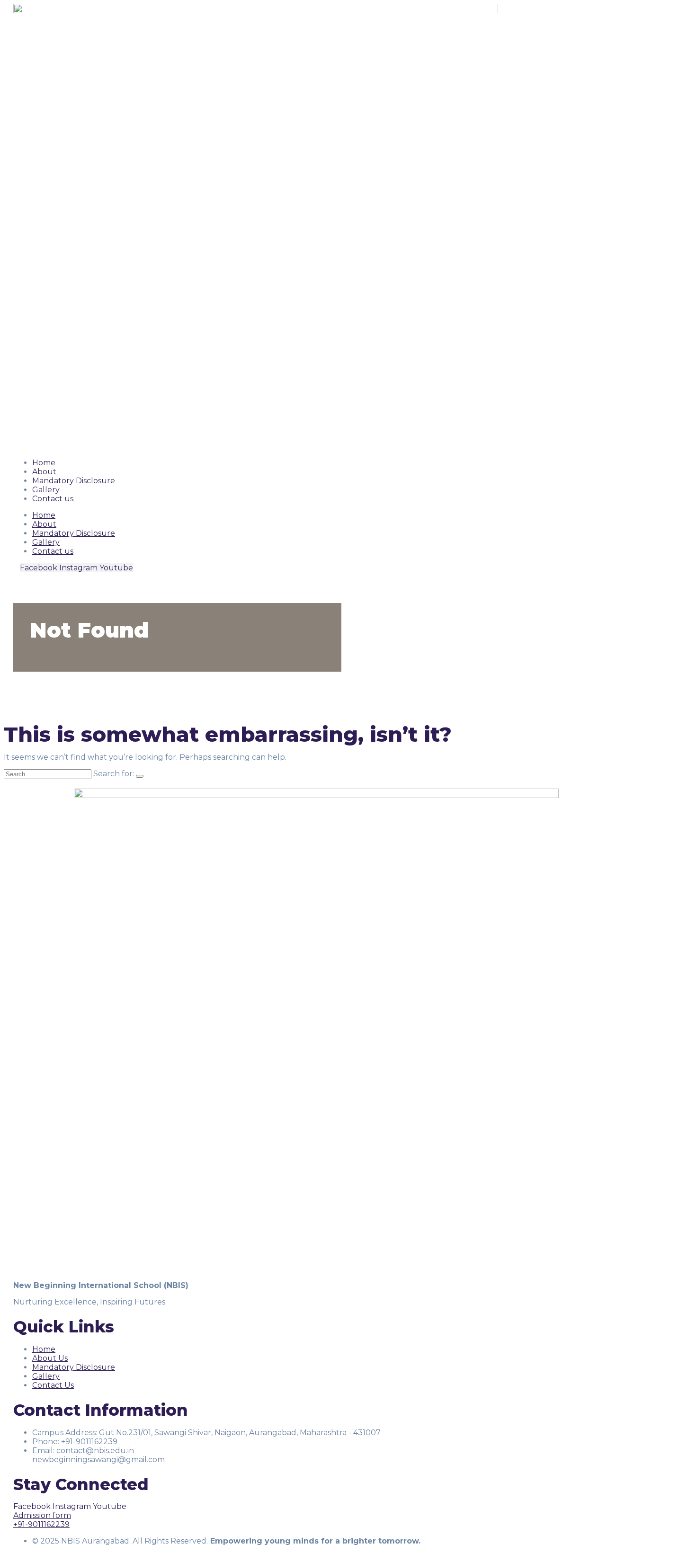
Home (43, 462)
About (44, 471)
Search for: (113, 773)
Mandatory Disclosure (73, 480)
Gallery (46, 489)
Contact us (52, 498)
